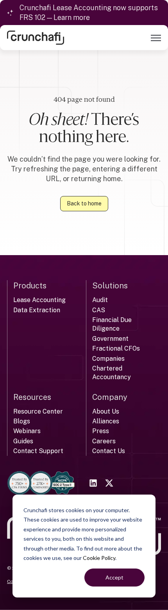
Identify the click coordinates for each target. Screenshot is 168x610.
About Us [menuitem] (105, 411)
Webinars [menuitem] (27, 431)
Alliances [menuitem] (105, 421)
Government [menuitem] (110, 338)
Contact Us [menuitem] (108, 451)
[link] (35, 37)
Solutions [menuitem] (110, 285)
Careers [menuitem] (104, 441)
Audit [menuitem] (100, 300)
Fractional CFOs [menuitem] (116, 348)
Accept (114, 577)
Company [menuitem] (109, 397)
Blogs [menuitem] (21, 421)
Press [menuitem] (100, 431)
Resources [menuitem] (32, 397)
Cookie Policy (99, 557)
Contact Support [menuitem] (38, 451)
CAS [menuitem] (98, 310)
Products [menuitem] (29, 285)
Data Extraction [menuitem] (36, 310)
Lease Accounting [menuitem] (39, 300)
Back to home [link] (84, 203)
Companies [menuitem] (108, 358)
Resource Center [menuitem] (38, 411)
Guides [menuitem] (23, 441)
